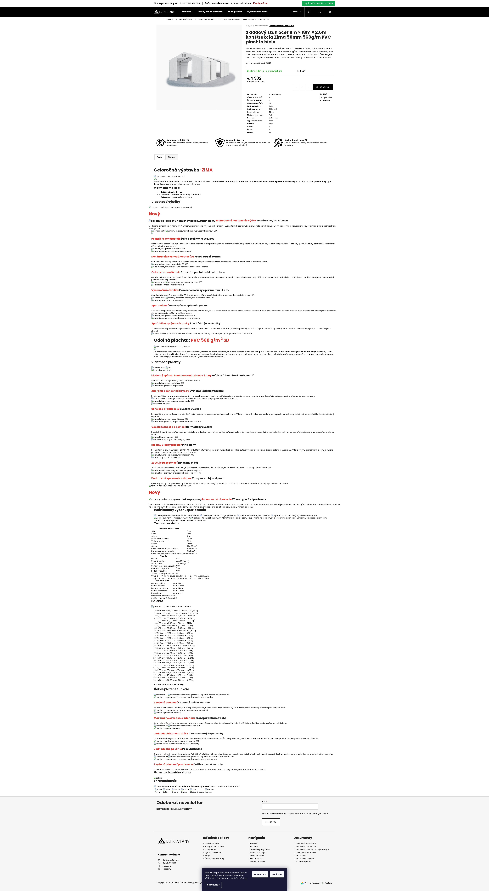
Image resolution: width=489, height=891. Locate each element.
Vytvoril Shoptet (312, 883)
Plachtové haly (256, 858)
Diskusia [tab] (171, 157)
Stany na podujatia (258, 852)
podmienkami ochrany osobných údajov (309, 813)
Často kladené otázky (214, 858)
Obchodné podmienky (306, 843)
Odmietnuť (260, 874)
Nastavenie (213, 884)
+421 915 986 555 (191, 3)
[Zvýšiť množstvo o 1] (308, 87)
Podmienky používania (306, 846)
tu (246, 878)
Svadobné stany (257, 861)
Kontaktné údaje (169, 854)
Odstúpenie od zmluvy (306, 852)
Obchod (254, 846)
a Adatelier (326, 883)
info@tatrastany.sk (167, 3)
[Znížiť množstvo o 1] (296, 87)
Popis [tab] (159, 157)
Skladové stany (275, 94)
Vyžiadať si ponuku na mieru (319, 3)
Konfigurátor (260, 3)
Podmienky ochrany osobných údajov (312, 849)
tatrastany (166, 866)
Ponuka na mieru (212, 843)
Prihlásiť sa (271, 822)
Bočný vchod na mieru (216, 3)
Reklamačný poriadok (305, 858)
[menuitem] (187, 12)
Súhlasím (277, 874)
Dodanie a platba (303, 861)
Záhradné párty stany (260, 849)
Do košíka (324, 87)
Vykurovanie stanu (241, 3)
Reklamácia (301, 855)
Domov (253, 843)
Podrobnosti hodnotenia (281, 26)
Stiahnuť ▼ (192, 548)
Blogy (207, 855)
